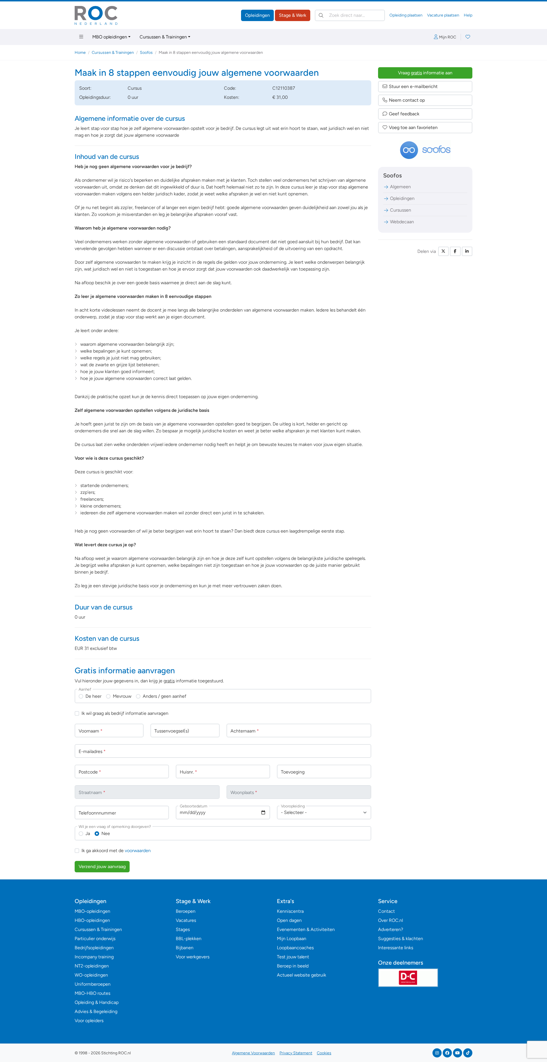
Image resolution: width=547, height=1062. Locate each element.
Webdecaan (402, 221)
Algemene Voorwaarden (253, 1053)
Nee (105, 833)
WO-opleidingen (91, 975)
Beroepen (185, 911)
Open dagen (289, 920)
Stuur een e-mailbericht (413, 86)
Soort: (85, 88)
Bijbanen (184, 947)
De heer (93, 696)
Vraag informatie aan (425, 72)
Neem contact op (407, 100)
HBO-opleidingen (92, 920)
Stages (183, 929)
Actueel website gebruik (301, 975)
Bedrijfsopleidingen (94, 947)
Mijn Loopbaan (291, 938)
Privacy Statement (295, 1053)
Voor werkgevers (192, 956)
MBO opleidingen (109, 37)
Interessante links (395, 947)
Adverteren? (390, 929)
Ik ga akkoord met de (116, 850)
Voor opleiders (89, 1020)
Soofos (146, 52)
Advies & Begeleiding (96, 1011)
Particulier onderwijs (95, 938)
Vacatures (186, 920)
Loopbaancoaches (295, 947)
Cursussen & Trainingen (163, 37)
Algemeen (400, 186)
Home (80, 52)
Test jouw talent (293, 956)
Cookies (324, 1053)
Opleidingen (257, 15)
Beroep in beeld (293, 966)
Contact (386, 911)
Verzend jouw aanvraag (102, 866)
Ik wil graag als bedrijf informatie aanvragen (124, 713)
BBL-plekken (188, 938)
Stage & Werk (292, 15)
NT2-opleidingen (92, 966)
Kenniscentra (290, 911)
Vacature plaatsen (443, 15)
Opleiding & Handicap (97, 1002)
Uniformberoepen (93, 984)
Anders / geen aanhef (164, 696)
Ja (87, 833)
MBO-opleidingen (92, 911)
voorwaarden (138, 850)
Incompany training (94, 956)
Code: (230, 88)
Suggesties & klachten (400, 938)
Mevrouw (122, 696)
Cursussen (400, 210)
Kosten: (231, 97)
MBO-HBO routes (92, 993)
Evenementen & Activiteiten (306, 929)
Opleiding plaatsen (406, 15)
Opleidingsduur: (95, 97)
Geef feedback (404, 113)
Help (468, 15)
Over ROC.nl (390, 920)
